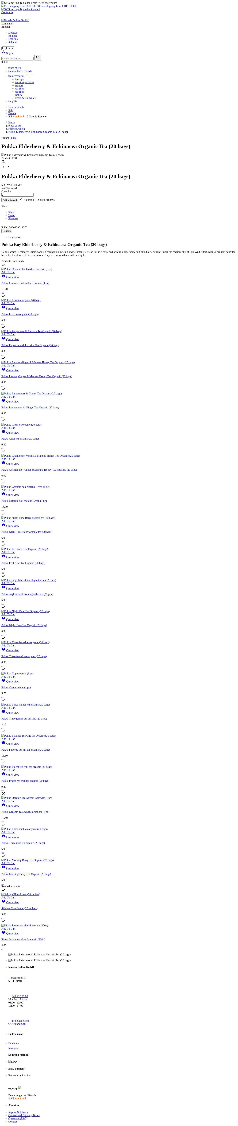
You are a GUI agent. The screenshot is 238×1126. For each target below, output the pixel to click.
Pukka (13, 137)
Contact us (7, 12)
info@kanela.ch (20, 1020)
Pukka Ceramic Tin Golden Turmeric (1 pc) (25, 283)
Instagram (13, 1048)
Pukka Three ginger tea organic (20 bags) (24, 718)
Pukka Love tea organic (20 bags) (20, 314)
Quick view (10, 277)
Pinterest (13, 218)
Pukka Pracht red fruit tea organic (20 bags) (25, 780)
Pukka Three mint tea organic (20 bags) (23, 842)
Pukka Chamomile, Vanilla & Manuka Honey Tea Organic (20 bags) (39, 469)
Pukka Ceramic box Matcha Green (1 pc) (24, 500)
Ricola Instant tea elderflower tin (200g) (23, 939)
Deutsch (12, 32)
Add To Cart (8, 272)
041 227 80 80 (20, 996)
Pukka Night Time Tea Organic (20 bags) (24, 625)
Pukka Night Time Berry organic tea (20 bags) (26, 531)
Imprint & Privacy (18, 1112)
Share (11, 212)
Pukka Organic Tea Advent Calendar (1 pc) (25, 811)
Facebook (13, 1043)
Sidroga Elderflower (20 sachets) (19, 908)
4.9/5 (11, 1098)
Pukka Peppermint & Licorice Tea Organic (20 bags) (30, 345)
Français (13, 38)
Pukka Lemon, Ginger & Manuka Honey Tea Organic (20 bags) (36, 376)
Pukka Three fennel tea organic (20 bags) (24, 656)
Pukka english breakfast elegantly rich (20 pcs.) (27, 594)
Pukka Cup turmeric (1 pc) (16, 687)
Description (14, 237)
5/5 (10, 116)
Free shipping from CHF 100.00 (58, 6)
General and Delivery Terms (24, 1115)
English (12, 35)
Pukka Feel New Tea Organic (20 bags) (23, 563)
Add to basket (10, 200)
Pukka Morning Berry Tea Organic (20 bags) (26, 874)
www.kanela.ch (17, 1023)
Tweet (11, 215)
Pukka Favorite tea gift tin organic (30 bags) (25, 749)
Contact (35, 9)
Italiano (12, 42)
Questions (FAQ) (17, 1118)
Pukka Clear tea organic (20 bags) (20, 438)
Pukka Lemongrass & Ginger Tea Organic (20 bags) (30, 407)
